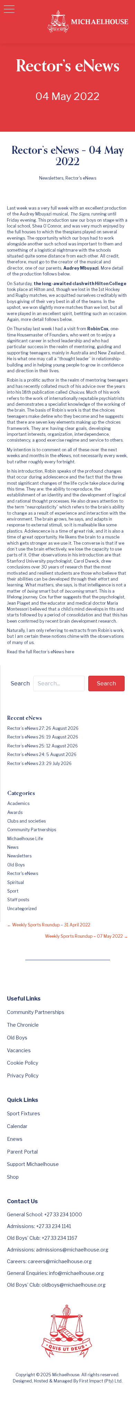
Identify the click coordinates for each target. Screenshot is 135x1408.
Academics (18, 803)
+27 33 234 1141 (53, 1226)
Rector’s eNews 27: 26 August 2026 (43, 728)
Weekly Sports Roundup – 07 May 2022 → (86, 936)
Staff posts (18, 899)
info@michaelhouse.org (76, 1273)
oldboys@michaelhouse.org (74, 1285)
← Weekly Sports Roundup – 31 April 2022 (48, 924)
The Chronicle (23, 1025)
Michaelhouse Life (25, 838)
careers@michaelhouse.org (60, 1261)
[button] (9, 9)
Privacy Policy (22, 1075)
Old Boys (16, 864)
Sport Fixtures (23, 1113)
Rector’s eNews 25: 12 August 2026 (42, 745)
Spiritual (15, 882)
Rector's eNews (80, 178)
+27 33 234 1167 (59, 1238)
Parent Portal (22, 1152)
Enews (14, 1139)
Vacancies (19, 1050)
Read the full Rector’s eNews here (40, 651)
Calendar (17, 1126)
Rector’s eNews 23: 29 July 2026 (39, 763)
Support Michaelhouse (33, 1164)
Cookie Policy (22, 1063)
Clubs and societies (26, 821)
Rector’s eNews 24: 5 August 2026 (41, 754)
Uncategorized (22, 908)
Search (20, 683)
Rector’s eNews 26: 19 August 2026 (42, 737)
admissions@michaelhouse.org (72, 1250)
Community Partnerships (31, 829)
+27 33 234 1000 (63, 1214)
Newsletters (51, 178)
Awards (14, 812)
